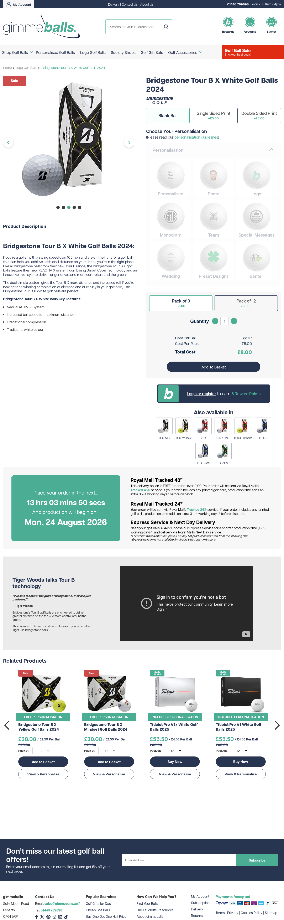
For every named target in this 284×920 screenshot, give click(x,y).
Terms (220, 912)
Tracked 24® (197, 509)
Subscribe (257, 860)
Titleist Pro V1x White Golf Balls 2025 (174, 727)
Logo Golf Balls (26, 67)
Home (7, 67)
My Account (200, 896)
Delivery (113, 4)
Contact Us (129, 4)
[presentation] (7, 725)
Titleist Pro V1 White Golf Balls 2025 (238, 727)
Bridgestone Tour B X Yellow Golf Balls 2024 (38, 727)
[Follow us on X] (42, 917)
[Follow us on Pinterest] (48, 917)
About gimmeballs (150, 916)
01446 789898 (238, 4)
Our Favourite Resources (155, 910)
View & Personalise (43, 773)
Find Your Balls (147, 903)
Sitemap (271, 912)
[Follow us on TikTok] (66, 917)
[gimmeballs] (41, 26)
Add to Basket (43, 761)
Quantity (199, 321)
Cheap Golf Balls (98, 910)
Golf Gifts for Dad (98, 903)
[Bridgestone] (159, 102)
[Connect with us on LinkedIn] (60, 917)
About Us (146, 4)
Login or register (201, 393)
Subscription (200, 902)
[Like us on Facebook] (36, 917)
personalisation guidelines (196, 137)
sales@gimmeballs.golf (62, 903)
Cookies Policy (251, 912)
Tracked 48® (140, 490)
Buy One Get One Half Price (106, 916)
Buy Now (175, 761)
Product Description (24, 226)
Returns (197, 915)
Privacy (232, 912)
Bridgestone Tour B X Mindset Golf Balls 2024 (105, 727)
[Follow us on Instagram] (54, 917)
